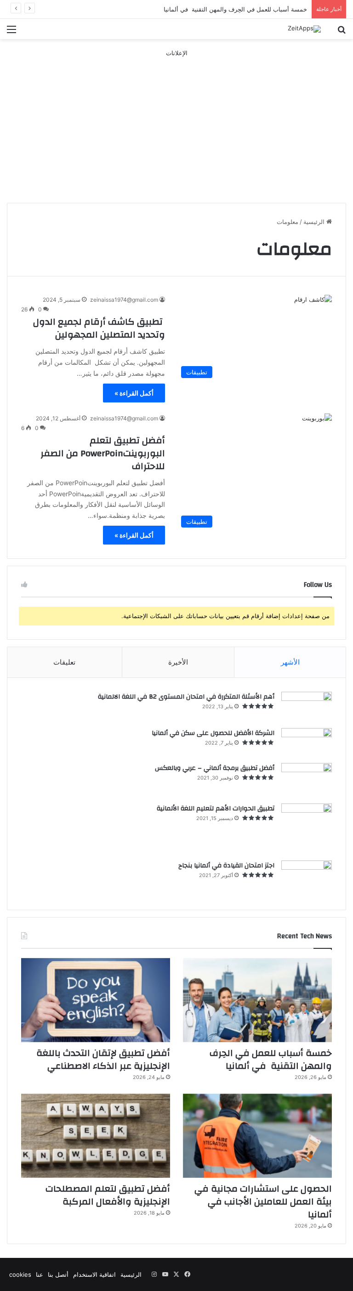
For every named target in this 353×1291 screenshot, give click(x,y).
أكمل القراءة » (134, 393)
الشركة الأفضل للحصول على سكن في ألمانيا (213, 733)
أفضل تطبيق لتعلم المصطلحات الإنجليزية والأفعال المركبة (108, 1195)
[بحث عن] (341, 32)
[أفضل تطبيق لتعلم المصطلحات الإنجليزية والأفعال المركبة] (95, 1136)
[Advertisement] (176, 122)
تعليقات (64, 662)
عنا (39, 1274)
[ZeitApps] (304, 29)
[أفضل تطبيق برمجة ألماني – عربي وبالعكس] (306, 780)
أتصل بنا (58, 1274)
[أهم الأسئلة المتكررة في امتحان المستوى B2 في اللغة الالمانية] (306, 707)
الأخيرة (178, 662)
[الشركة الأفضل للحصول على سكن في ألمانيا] (306, 742)
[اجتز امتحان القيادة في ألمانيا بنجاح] (306, 878)
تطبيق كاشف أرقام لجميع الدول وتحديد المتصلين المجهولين (99, 328)
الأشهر (290, 662)
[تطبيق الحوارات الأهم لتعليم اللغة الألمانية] (306, 828)
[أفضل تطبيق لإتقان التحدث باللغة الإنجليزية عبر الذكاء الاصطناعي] (95, 1000)
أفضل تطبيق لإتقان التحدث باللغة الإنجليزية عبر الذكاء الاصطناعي (103, 1059)
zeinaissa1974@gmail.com (124, 299)
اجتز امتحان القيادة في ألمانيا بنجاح (226, 866)
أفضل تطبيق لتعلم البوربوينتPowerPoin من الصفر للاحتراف (102, 453)
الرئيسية (314, 221)
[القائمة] (11, 32)
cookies (20, 1274)
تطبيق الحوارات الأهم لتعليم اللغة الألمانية (215, 809)
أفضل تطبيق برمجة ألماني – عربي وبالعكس (214, 768)
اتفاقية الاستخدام (94, 1274)
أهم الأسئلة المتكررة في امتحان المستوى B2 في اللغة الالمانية (186, 697)
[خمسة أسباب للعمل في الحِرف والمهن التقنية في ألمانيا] (257, 1000)
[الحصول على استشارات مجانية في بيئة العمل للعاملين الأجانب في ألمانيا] (257, 1136)
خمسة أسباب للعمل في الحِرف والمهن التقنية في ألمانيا (271, 1059)
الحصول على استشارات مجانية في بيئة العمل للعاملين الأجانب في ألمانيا (263, 1201)
